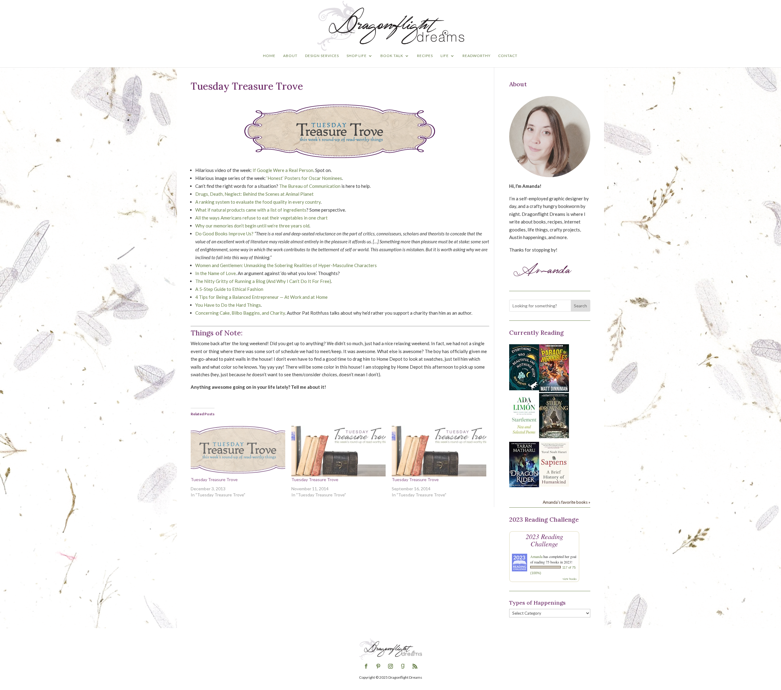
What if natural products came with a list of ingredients (250, 210)
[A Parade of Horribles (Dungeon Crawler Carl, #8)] (554, 390)
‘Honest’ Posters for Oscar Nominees (304, 178)
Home (269, 56)
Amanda (536, 556)
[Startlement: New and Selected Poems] (524, 437)
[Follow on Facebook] (366, 666)
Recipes (425, 56)
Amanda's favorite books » (566, 502)
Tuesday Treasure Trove (214, 479)
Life (445, 56)
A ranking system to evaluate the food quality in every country (258, 202)
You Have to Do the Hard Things (228, 305)
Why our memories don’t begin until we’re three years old (252, 225)
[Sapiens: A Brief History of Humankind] (554, 485)
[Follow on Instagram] (390, 666)
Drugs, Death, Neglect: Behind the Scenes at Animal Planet (254, 194)
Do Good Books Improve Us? (224, 233)
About (290, 56)
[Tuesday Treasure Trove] (238, 450)
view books (570, 579)
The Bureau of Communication (309, 186)
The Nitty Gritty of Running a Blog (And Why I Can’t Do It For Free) (263, 281)
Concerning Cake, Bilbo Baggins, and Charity (240, 313)
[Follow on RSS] (415, 666)
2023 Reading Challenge (544, 540)
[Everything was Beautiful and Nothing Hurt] (524, 388)
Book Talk (391, 56)
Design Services (322, 56)
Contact (507, 56)
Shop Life (357, 56)
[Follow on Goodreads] (403, 666)
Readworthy (476, 56)
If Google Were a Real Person (283, 170)
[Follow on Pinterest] (378, 666)
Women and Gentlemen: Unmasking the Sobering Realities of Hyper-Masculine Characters (286, 265)
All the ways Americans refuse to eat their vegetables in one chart (261, 217)
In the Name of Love (215, 273)
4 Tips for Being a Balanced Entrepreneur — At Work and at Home (261, 297)
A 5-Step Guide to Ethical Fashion (229, 289)
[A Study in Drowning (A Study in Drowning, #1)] (554, 436)
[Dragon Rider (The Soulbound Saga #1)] (524, 485)
